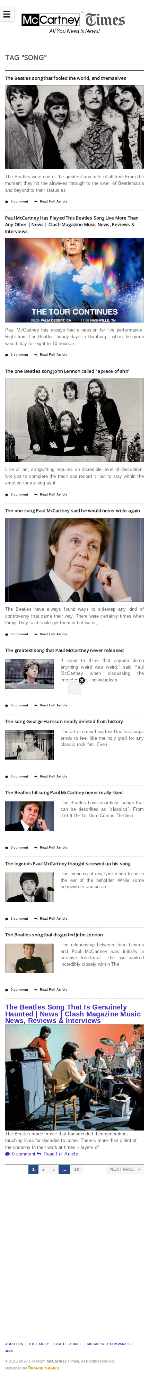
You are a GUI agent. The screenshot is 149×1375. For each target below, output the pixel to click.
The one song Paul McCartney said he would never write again (72, 510)
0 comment (19, 201)
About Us (14, 1344)
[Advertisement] (74, 1256)
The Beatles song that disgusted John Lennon (54, 934)
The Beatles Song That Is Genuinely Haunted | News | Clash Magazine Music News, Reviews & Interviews (73, 1013)
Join (9, 1351)
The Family (38, 1344)
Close (82, 681)
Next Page (122, 1169)
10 (76, 1169)
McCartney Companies (108, 1344)
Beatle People (68, 1344)
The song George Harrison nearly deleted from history (64, 721)
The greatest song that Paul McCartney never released (64, 650)
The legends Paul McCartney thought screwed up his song (68, 863)
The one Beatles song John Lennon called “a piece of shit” (67, 371)
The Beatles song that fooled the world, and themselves (65, 78)
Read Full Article (53, 201)
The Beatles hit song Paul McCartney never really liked (64, 792)
